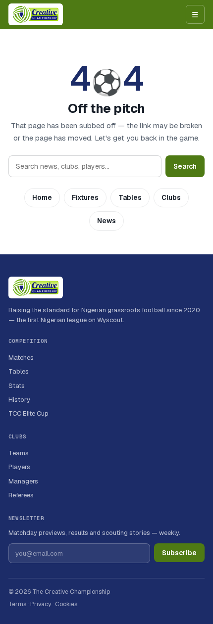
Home (42, 197)
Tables (130, 197)
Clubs (171, 197)
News (106, 220)
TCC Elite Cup (28, 413)
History (19, 399)
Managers (23, 481)
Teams (18, 453)
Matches (21, 357)
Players (19, 467)
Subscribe (179, 552)
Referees (21, 495)
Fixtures (85, 197)
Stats (16, 386)
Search (185, 166)
